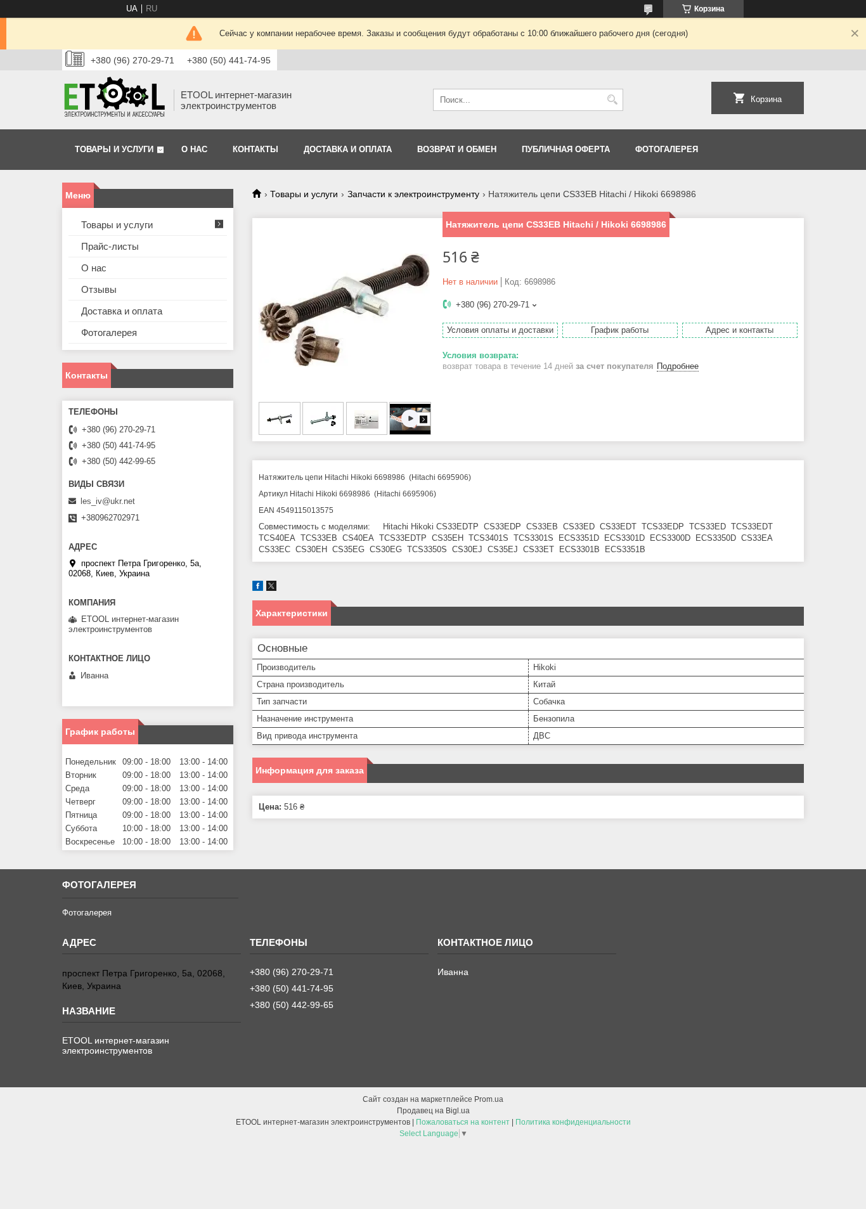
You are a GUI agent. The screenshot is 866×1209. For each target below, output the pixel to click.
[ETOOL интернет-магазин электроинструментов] (113, 100)
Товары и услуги (114, 149)
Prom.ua (488, 1099)
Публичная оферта (566, 149)
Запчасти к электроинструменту (413, 194)
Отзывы (99, 289)
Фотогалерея (666, 149)
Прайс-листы (110, 246)
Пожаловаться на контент (463, 1122)
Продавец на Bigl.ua (433, 1110)
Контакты (255, 149)
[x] (271, 588)
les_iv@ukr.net (108, 501)
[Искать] (612, 100)
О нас (194, 149)
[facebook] (257, 588)
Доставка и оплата (348, 149)
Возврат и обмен (456, 149)
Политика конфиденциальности (573, 1122)
